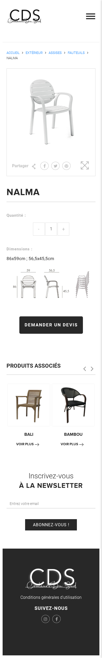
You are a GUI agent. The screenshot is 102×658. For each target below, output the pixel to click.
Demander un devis (51, 324)
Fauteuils (76, 53)
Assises (55, 53)
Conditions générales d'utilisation (51, 597)
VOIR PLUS (25, 444)
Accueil (13, 53)
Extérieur (34, 53)
